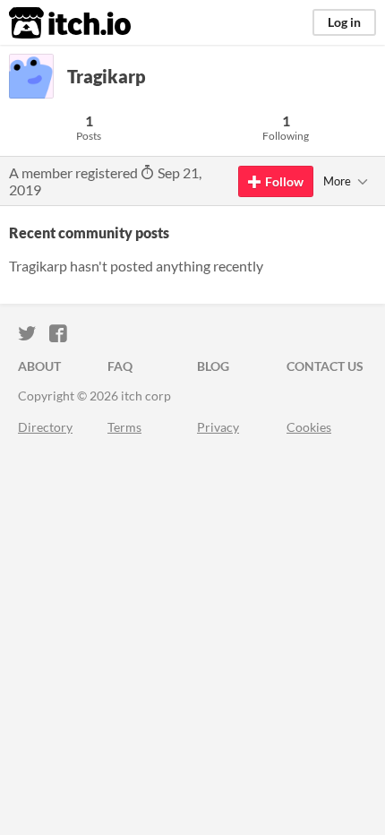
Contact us (325, 366)
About (39, 366)
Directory (45, 427)
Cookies (309, 427)
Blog (213, 366)
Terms (124, 427)
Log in (344, 22)
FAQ (120, 366)
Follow (284, 181)
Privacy (218, 427)
